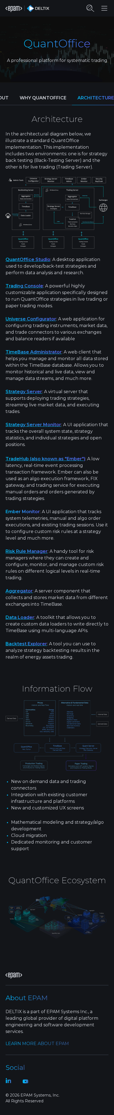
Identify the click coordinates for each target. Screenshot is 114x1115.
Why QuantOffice (43, 97)
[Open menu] (104, 8)
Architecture (95, 97)
